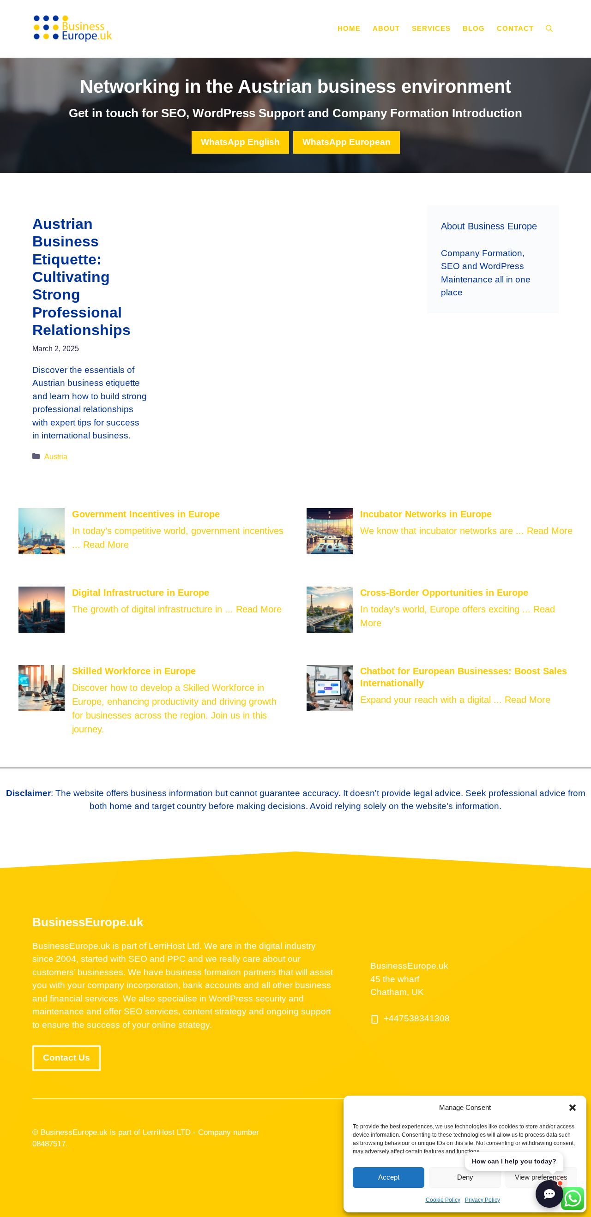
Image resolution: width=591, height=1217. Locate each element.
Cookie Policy (443, 1200)
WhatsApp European (346, 142)
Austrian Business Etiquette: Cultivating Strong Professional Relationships (81, 277)
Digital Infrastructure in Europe (140, 593)
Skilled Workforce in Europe (134, 671)
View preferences (541, 1177)
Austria (55, 456)
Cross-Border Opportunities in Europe (444, 593)
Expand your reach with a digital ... (432, 700)
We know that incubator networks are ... (443, 531)
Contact (515, 28)
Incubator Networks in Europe (426, 514)
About (386, 28)
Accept (388, 1177)
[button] (572, 1107)
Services (431, 28)
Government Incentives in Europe (146, 514)
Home (349, 28)
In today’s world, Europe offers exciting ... (446, 609)
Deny (465, 1177)
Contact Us (66, 1057)
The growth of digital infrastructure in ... (154, 609)
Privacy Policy (482, 1200)
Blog (474, 28)
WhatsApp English (240, 142)
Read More (106, 545)
